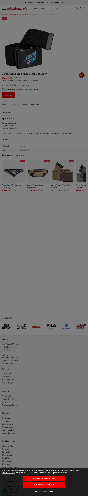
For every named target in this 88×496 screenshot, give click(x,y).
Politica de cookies (8, 473)
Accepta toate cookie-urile (44, 478)
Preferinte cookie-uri (44, 491)
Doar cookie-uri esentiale (44, 485)
